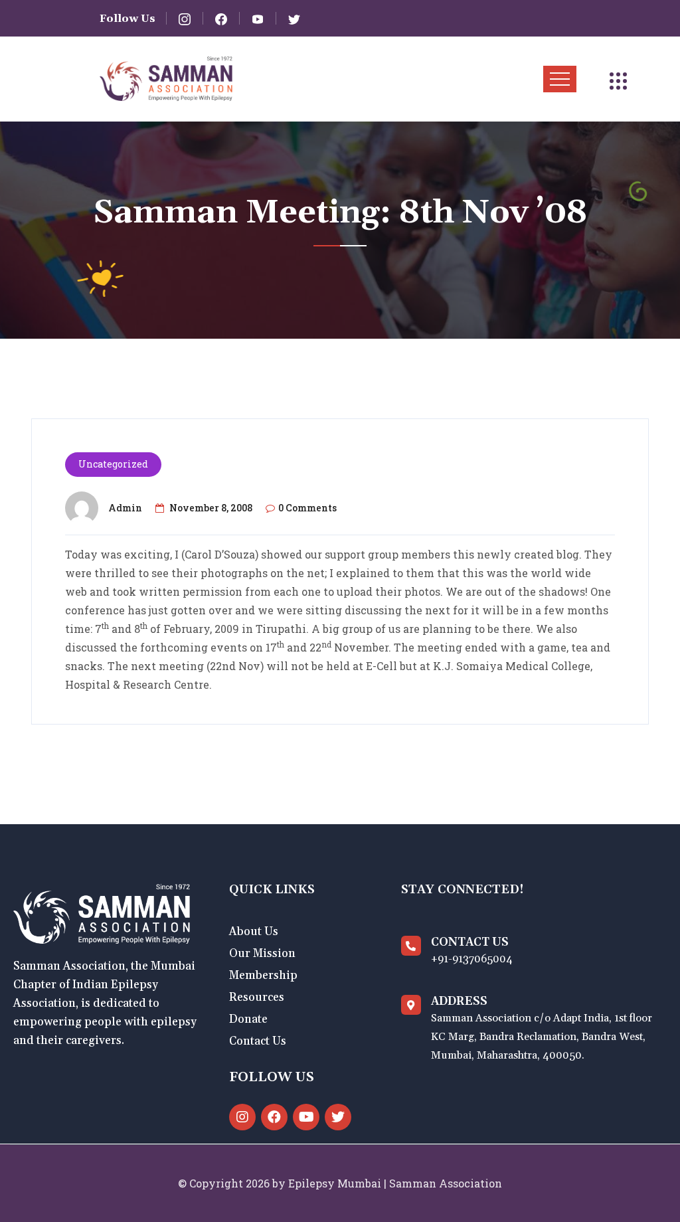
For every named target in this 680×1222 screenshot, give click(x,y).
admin (125, 507)
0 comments (307, 507)
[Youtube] (306, 1117)
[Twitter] (338, 1117)
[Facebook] (274, 1117)
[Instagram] (242, 1117)
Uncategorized (113, 464)
